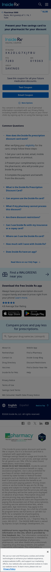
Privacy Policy (9, 569)
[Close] (48, 552)
